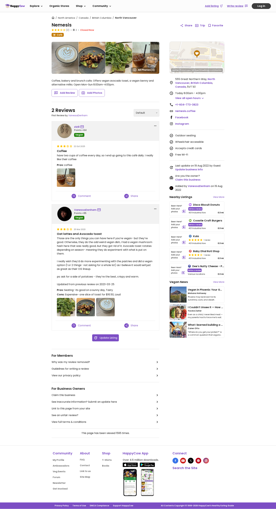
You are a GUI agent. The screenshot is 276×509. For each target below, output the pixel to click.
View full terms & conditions (69, 422)
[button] (197, 54)
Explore (34, 6)
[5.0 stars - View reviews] (195, 239)
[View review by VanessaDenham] (64, 214)
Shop (79, 6)
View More (218, 197)
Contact (85, 465)
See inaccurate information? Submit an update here (84, 402)
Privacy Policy (62, 505)
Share (188, 25)
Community (100, 6)
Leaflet (175, 70)
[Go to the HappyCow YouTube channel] (183, 460)
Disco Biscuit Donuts (206, 205)
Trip (202, 25)
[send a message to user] (83, 127)
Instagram (182, 124)
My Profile (58, 460)
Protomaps (185, 70)
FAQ (82, 459)
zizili (77, 127)
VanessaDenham (78, 115)
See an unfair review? (65, 415)
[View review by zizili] (64, 131)
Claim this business (63, 395)
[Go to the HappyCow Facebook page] (175, 460)
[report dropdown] (155, 126)
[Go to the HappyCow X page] (191, 460)
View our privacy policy (66, 375)
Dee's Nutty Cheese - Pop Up (211, 266)
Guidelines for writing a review (70, 369)
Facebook (181, 117)
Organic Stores (59, 6)
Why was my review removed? (71, 362)
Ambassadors (61, 465)
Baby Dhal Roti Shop (206, 251)
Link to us (85, 471)
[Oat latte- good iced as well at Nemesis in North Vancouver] (65, 58)
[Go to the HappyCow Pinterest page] (198, 460)
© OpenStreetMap (200, 70)
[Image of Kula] (178, 240)
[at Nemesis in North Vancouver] (145, 58)
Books (105, 465)
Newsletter (59, 483)
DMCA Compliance (99, 505)
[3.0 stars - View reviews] (58, 29)
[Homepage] (15, 6)
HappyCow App (135, 453)
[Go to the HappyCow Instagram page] (206, 460)
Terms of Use (79, 505)
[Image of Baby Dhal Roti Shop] (178, 255)
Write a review (195, 209)
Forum (56, 477)
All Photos (146, 70)
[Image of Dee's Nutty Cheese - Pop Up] (178, 270)
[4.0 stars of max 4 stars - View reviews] (195, 254)
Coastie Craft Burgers (207, 220)
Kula (196, 236)
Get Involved (60, 488)
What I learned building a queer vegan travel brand (221, 325)
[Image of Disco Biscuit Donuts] (178, 209)
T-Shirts (107, 460)
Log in (261, 6)
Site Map (85, 477)
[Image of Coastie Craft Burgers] (178, 224)
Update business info (189, 169)
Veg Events (59, 471)
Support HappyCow (123, 505)
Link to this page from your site (71, 408)
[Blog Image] (178, 295)
